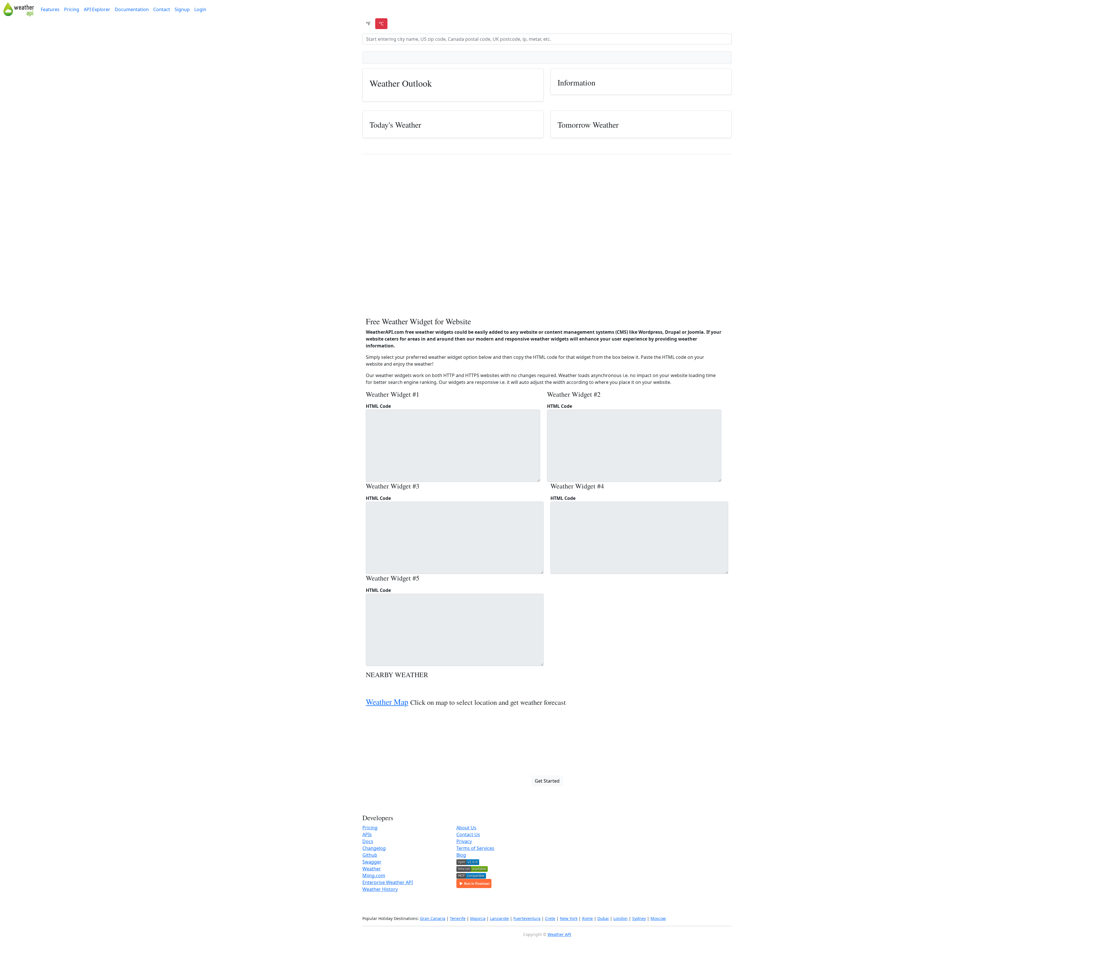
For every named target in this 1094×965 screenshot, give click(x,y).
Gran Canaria (432, 918)
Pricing (71, 9)
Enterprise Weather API (387, 882)
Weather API (559, 934)
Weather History (380, 889)
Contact (161, 9)
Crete (550, 918)
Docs (367, 841)
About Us (466, 827)
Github (369, 855)
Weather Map (387, 701)
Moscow (658, 918)
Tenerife (458, 918)
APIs (367, 834)
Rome (587, 918)
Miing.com (373, 875)
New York (568, 918)
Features (50, 9)
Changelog (374, 848)
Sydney (639, 918)
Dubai (603, 918)
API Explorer (97, 9)
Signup (182, 9)
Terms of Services (475, 848)
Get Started (547, 781)
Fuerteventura (526, 918)
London (620, 918)
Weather (371, 869)
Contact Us (468, 834)
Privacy (464, 841)
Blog (461, 855)
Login (200, 9)
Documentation (132, 9)
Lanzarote (499, 918)
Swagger (371, 862)
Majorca (477, 918)
